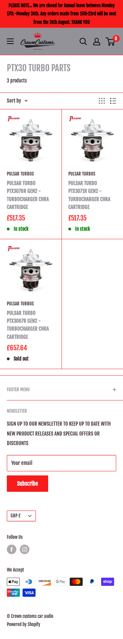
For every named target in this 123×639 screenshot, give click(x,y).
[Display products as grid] (102, 101)
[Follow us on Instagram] (24, 549)
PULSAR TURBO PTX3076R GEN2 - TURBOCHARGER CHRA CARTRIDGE (28, 195)
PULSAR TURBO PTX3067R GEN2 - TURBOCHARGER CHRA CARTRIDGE (28, 325)
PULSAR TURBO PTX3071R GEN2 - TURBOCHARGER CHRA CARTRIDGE (89, 195)
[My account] (96, 41)
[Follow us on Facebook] (11, 549)
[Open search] (83, 41)
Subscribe (27, 483)
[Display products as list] (113, 101)
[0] (110, 41)
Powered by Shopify (23, 624)
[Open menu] (10, 41)
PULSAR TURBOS (20, 174)
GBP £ (15, 515)
